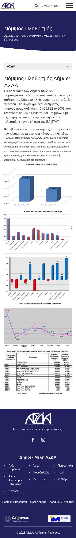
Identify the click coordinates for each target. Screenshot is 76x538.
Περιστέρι (39, 479)
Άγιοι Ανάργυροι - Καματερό (15, 480)
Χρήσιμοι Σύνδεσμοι (61, 501)
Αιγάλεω (14, 491)
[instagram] (43, 440)
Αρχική (8, 36)
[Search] (36, 5)
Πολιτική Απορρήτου (14, 501)
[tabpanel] (38, 236)
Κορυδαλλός (41, 472)
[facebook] (32, 440)
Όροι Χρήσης (38, 501)
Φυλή (61, 472)
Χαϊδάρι (62, 479)
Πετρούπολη (65, 465)
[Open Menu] (69, 5)
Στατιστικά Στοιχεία (40, 36)
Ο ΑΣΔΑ (21, 36)
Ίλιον (36, 465)
